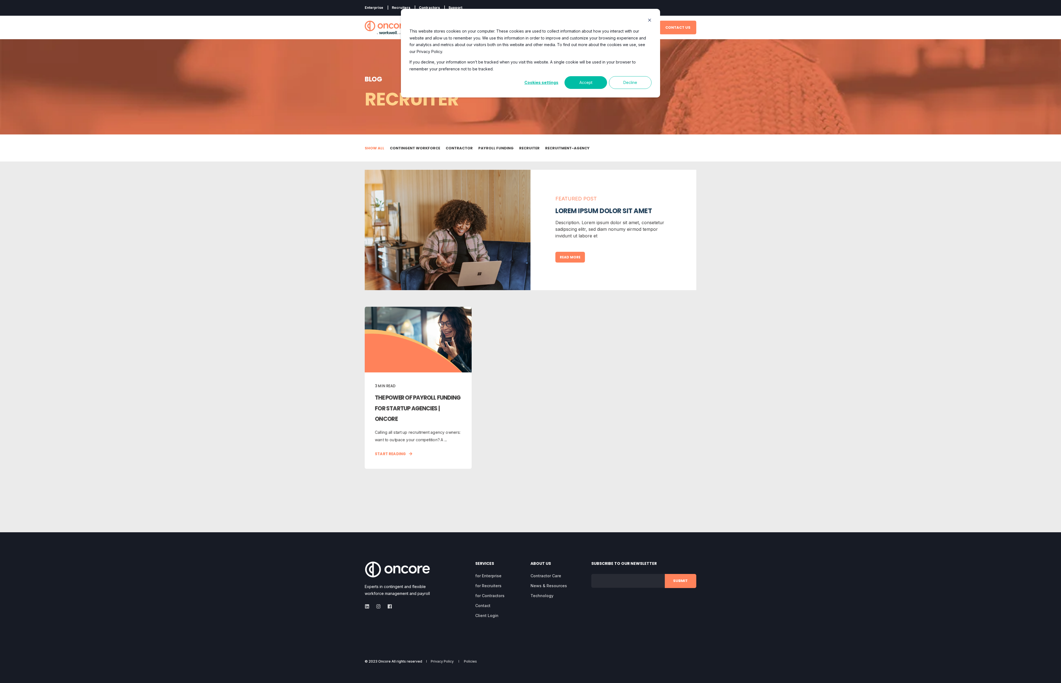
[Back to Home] (386, 28)
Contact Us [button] (677, 27)
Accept (585, 82)
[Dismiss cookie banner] (650, 20)
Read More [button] (570, 257)
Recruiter (529, 148)
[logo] (397, 569)
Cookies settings (541, 82)
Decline (630, 82)
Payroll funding (496, 148)
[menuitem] (374, 7)
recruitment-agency (567, 148)
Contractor (459, 148)
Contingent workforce (415, 148)
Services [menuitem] (484, 564)
